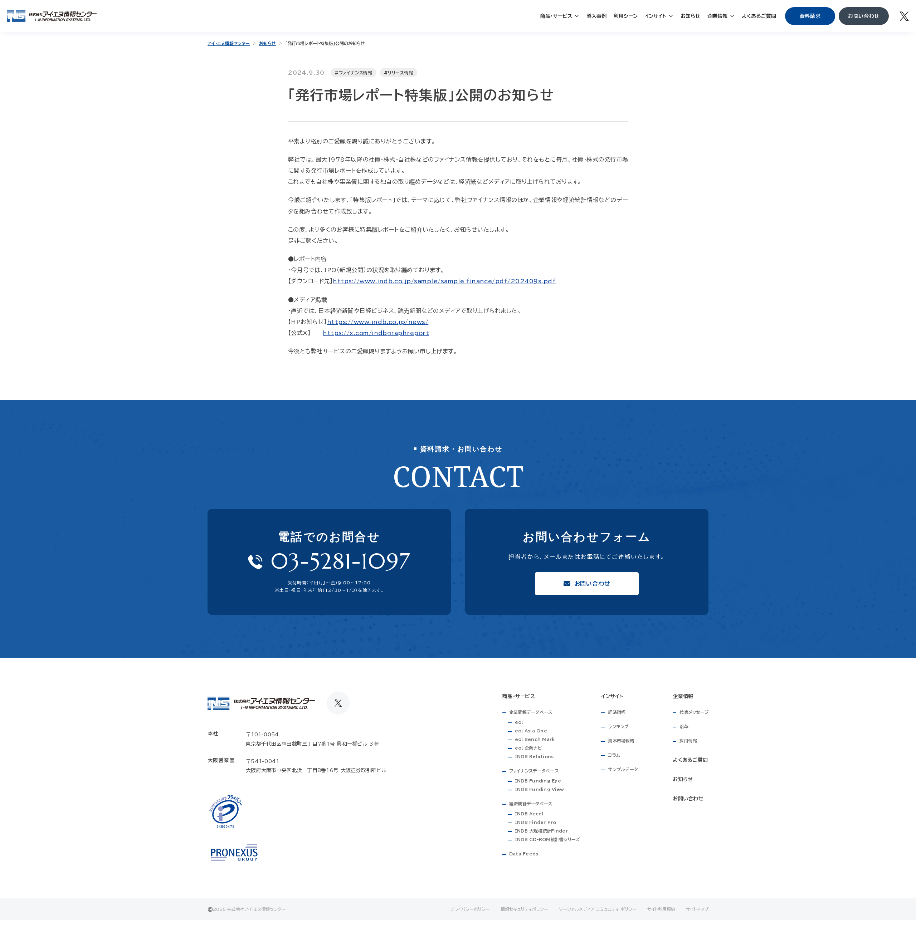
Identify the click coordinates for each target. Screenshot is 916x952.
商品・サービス (556, 16)
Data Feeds (523, 854)
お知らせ (690, 16)
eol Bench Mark (535, 739)
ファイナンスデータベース (534, 771)
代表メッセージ (693, 712)
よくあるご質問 (759, 16)
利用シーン (626, 16)
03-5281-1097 (341, 561)
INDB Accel (529, 813)
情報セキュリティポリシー (524, 909)
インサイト (655, 16)
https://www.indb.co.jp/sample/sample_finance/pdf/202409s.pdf (444, 281)
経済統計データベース (530, 803)
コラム (614, 755)
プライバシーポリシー (470, 909)
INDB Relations (534, 756)
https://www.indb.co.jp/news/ (377, 322)
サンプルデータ (623, 769)
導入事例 (596, 16)
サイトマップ (697, 909)
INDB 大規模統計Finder (541, 831)
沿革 (683, 726)
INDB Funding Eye (538, 781)
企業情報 (717, 16)
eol (519, 722)
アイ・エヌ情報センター (229, 43)
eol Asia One (531, 730)
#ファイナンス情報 (353, 72)
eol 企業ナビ (528, 748)
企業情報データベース (530, 712)
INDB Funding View (539, 789)
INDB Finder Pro (535, 822)
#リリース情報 (398, 72)
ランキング (618, 726)
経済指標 (616, 712)
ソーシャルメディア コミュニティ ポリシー (598, 909)
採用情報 (688, 740)
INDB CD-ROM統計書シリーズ (547, 839)
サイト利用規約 (661, 909)
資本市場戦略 (621, 740)
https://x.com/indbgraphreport (376, 333)
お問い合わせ (688, 798)
